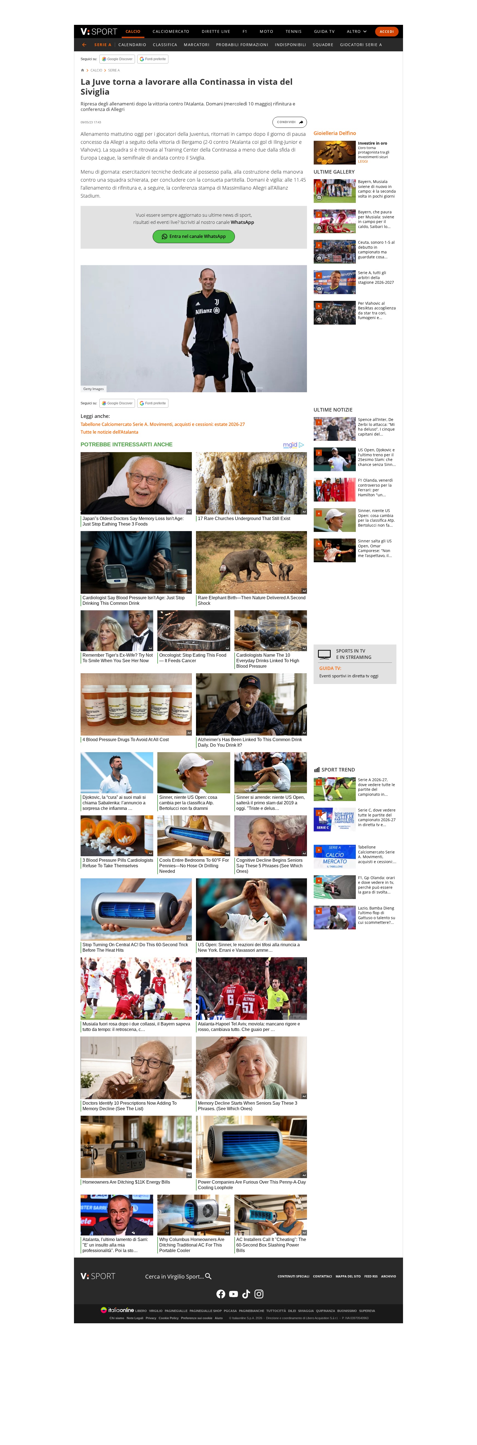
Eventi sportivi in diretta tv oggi (348, 675)
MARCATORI (197, 45)
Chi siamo (117, 1318)
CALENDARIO (132, 45)
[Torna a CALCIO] (84, 44)
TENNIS (294, 31)
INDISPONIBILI (290, 45)
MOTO (266, 31)
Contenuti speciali (293, 1276)
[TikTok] (246, 1297)
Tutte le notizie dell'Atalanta (109, 432)
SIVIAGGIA (306, 1311)
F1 (245, 31)
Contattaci (322, 1276)
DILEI (292, 1311)
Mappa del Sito (348, 1276)
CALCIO (133, 31)
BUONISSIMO (347, 1311)
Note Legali (135, 1318)
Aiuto (219, 1318)
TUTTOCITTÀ (276, 1311)
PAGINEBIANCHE (251, 1311)
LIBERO (141, 1311)
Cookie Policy (169, 1318)
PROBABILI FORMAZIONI (242, 45)
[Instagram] (259, 1297)
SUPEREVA (367, 1311)
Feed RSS (371, 1276)
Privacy (151, 1318)
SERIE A (114, 70)
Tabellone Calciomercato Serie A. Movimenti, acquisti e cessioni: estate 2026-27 (163, 424)
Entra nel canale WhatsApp (197, 236)
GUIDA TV (324, 31)
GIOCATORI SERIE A (361, 45)
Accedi (387, 31)
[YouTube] (233, 1297)
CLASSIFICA (165, 45)
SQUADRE (323, 45)
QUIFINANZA (325, 1311)
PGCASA (230, 1311)
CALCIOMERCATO (171, 31)
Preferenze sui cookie (196, 1318)
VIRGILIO (156, 1311)
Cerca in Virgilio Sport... (174, 1276)
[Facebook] (220, 1297)
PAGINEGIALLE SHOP (206, 1311)
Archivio (388, 1276)
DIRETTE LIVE (216, 31)
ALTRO (354, 31)
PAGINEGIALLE (176, 1311)
